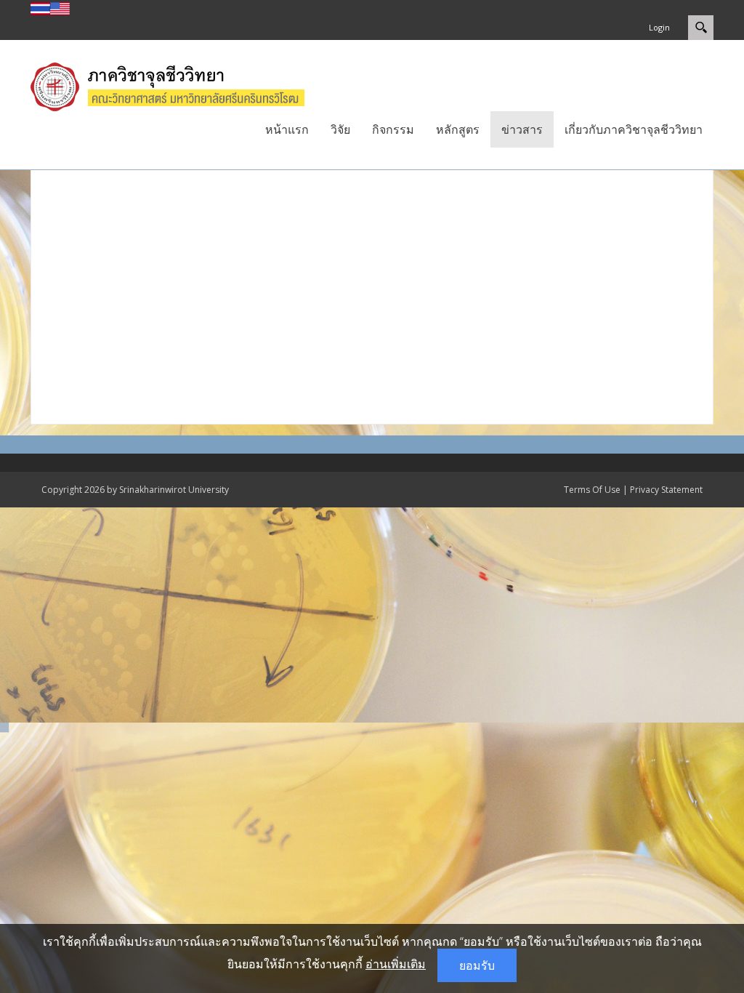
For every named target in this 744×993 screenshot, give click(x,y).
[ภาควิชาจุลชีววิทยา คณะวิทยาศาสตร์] (182, 85)
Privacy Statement (666, 489)
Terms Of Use (592, 489)
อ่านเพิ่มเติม (395, 964)
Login (659, 27)
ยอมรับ (477, 965)
